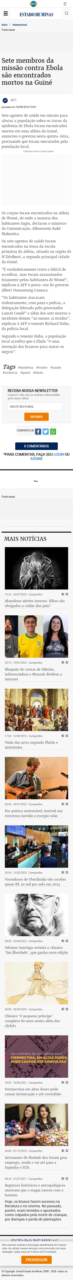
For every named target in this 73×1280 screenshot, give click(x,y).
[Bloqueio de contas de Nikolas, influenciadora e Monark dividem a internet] (36, 636)
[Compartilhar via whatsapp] (53, 432)
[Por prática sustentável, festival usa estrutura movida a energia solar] (36, 778)
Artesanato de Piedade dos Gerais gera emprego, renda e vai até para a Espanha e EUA (36, 1162)
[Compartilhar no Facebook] (38, 432)
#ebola (38, 372)
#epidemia (25, 367)
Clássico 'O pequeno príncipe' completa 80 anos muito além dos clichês (32, 1021)
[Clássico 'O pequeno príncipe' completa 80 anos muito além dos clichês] (36, 983)
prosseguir (36, 1259)
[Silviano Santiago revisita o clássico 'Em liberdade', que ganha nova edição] (36, 915)
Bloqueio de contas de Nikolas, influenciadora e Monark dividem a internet (33, 674)
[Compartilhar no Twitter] (45, 432)
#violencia (10, 372)
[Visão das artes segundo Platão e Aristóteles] (36, 710)
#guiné (25, 372)
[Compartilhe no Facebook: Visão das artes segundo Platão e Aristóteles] (62, 736)
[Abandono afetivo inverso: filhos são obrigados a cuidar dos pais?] (36, 568)
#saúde (55, 367)
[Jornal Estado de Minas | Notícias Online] (36, 15)
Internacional (20, 24)
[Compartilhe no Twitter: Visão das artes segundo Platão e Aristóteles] (66, 736)
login (59, 454)
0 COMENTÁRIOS (36, 446)
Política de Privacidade (43, 1251)
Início (5, 24)
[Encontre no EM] (66, 14)
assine (36, 458)
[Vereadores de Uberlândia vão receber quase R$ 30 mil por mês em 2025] (36, 846)
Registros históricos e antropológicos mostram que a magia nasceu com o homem (35, 1190)
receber (36, 417)
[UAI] (33, 4)
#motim (41, 367)
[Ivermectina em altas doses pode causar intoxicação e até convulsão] (36, 1056)
